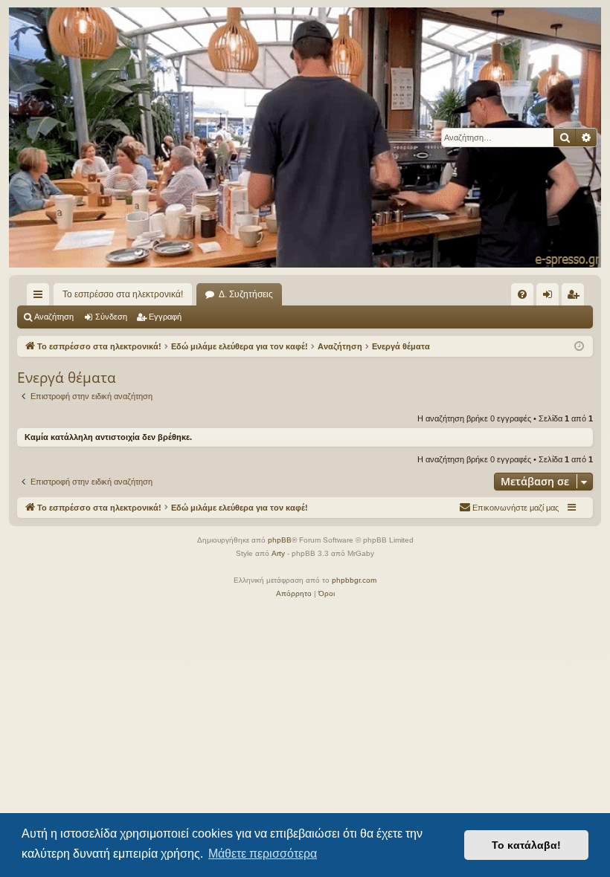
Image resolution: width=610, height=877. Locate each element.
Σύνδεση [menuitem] (550, 297)
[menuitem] (522, 294)
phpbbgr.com (354, 580)
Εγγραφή (165, 316)
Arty (278, 553)
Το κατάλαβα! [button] (526, 845)
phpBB (280, 540)
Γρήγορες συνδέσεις (41, 297)
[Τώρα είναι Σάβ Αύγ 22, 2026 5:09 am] (579, 346)
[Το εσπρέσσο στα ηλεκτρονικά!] (305, 137)
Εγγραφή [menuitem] (576, 297)
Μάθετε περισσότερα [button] (262, 853)
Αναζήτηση (54, 316)
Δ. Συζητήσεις (246, 294)
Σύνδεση (111, 316)
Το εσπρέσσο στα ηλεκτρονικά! (122, 294)
